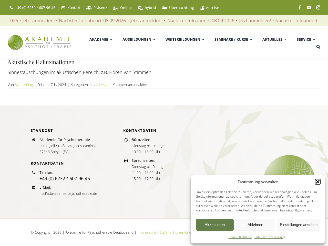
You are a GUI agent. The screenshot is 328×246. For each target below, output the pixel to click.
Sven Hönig (24, 84)
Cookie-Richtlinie (240, 237)
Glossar (102, 84)
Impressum (147, 232)
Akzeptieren (215, 224)
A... (92, 84)
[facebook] (300, 7)
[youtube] (309, 7)
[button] (317, 181)
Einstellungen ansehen (298, 224)
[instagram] (318, 7)
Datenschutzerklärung (269, 237)
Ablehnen (255, 224)
